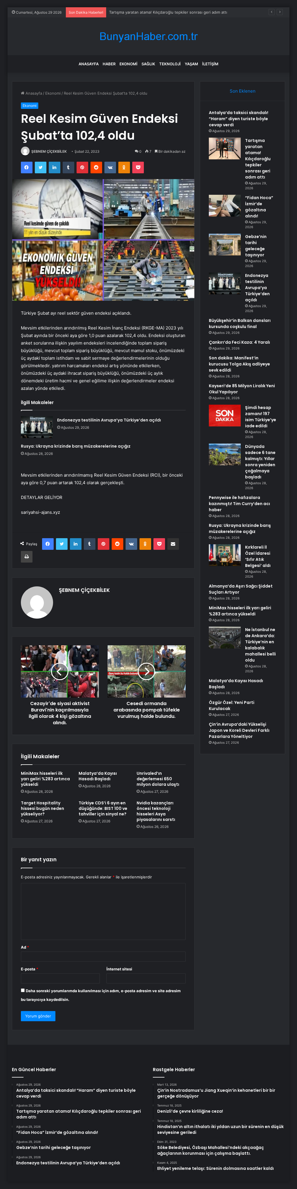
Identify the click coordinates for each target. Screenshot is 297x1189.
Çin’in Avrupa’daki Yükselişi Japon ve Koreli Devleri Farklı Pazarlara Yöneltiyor (239, 730)
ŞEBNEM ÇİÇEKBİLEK (49, 151)
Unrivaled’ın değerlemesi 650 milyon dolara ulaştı (158, 778)
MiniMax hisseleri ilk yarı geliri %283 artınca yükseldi (45, 778)
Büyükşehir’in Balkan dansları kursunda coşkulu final (240, 323)
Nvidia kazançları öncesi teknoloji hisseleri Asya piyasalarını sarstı (156, 811)
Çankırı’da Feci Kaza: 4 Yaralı (239, 342)
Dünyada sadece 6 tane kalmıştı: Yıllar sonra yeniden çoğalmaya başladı (260, 462)
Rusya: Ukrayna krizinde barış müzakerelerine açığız (76, 446)
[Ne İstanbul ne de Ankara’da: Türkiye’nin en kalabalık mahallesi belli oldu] (225, 637)
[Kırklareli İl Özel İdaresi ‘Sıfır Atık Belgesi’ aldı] (225, 555)
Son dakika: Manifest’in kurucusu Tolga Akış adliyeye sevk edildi (239, 364)
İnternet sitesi (119, 969)
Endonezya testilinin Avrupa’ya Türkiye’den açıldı (109, 420)
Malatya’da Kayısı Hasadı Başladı (98, 776)
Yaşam (191, 64)
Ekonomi (128, 64)
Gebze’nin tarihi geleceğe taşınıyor (256, 246)
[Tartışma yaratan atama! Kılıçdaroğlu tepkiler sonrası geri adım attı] (225, 148)
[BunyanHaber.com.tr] (148, 36)
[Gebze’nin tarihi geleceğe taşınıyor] (225, 244)
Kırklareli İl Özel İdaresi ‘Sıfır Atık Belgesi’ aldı (258, 556)
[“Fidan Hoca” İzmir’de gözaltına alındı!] (225, 206)
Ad (25, 947)
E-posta (29, 969)
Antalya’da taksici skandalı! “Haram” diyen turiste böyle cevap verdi (238, 119)
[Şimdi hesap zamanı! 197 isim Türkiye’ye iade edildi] (225, 415)
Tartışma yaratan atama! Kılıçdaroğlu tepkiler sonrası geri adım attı (168, 12)
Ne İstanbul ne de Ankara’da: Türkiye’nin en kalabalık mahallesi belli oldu (260, 645)
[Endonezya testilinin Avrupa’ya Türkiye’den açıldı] (37, 427)
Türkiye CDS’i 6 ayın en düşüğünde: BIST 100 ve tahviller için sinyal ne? (103, 808)
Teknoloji (170, 64)
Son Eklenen (243, 91)
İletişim (210, 64)
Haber (109, 64)
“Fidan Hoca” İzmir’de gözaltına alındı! (259, 207)
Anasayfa (89, 64)
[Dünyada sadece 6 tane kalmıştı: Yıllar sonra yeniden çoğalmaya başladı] (225, 454)
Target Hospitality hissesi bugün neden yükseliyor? (42, 808)
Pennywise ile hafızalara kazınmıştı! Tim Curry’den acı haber (239, 504)
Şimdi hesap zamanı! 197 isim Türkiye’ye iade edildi (260, 417)
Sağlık (148, 64)
